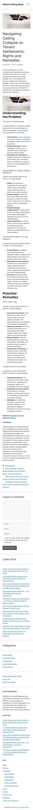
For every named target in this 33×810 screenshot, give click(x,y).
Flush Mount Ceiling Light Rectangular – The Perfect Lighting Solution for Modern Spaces (16, 601)
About (5, 789)
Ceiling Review (8, 667)
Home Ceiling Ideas (13, 4)
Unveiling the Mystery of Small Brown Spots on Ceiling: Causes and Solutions (15, 484)
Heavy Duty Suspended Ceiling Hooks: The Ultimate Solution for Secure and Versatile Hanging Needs (16, 586)
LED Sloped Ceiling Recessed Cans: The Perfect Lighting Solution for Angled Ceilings (15, 579)
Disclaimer (6, 798)
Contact (5, 792)
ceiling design (15, 701)
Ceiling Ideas (7, 655)
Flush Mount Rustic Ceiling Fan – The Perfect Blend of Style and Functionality (16, 593)
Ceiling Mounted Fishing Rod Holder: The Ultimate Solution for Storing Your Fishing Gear (16, 613)
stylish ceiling (18, 710)
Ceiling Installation (9, 658)
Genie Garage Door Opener (12, 676)
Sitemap (5, 768)
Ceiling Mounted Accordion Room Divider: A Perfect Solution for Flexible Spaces (16, 621)
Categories (6, 771)
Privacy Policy (7, 795)
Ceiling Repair (10, 466)
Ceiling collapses (24, 137)
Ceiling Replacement (10, 664)
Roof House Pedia (9, 682)
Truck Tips (6, 679)
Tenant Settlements (15, 474)
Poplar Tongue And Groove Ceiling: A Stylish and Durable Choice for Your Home (16, 571)
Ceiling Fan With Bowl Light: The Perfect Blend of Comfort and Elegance (14, 634)
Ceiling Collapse (10, 468)
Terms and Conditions (10, 801)
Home (5, 765)
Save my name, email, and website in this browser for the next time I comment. (17, 540)
